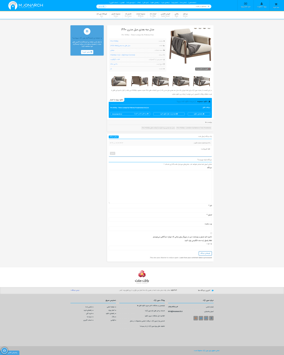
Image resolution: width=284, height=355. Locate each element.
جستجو (101, 6)
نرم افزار (185, 15)
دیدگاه (209, 168)
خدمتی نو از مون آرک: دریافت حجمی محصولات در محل (147, 321)
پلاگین (176, 15)
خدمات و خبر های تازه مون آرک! (155, 311)
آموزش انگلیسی (165, 15)
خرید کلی (89, 314)
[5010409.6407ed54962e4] (201, 81)
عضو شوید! (86, 52)
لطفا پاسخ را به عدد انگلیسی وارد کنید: (198, 240)
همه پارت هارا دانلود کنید (168, 114)
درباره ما (89, 317)
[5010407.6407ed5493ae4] (160, 81)
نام (210, 206)
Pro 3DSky (114, 41)
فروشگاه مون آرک (101, 15)
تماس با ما (89, 307)
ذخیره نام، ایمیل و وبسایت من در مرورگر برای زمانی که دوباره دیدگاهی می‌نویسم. (182, 237)
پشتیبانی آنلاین (12, 352)
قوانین (113, 320)
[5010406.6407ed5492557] (139, 81)
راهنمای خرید (88, 310)
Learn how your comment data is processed (195, 257)
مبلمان (112, 50)
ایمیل (209, 215)
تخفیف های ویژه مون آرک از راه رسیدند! (152, 326)
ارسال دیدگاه (114, 137)
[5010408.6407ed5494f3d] (181, 81)
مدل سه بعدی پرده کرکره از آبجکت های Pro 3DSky (158, 128)
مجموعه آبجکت (140, 15)
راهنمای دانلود (198, 114)
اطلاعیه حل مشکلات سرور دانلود (155, 316)
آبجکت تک (153, 15)
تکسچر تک (128, 15)
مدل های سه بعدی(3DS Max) (120, 45)
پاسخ (112, 153)
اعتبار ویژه (111, 310)
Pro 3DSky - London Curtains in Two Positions (194, 128)
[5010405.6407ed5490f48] (119, 81)
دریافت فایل (160, 107)
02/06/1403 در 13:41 (116, 143)
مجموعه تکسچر (115, 15)
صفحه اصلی (111, 307)
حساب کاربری (87, 320)
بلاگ (113, 317)
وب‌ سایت (208, 224)
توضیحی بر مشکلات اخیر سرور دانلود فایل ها (151, 306)
